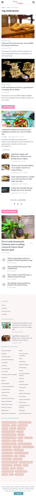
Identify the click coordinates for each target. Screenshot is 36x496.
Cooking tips (6, 369)
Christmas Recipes (8, 360)
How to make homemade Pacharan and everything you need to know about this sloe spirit (13, 245)
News (21, 351)
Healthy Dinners (28, 447)
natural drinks (7, 465)
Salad (13, 468)
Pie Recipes (23, 368)
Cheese (4, 428)
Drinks (3, 380)
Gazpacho (16, 447)
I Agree (18, 493)
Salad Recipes (23, 384)
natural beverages (26, 462)
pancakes (17, 465)
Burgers (4, 354)
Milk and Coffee (7, 407)
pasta (26, 465)
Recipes (21, 381)
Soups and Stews (24, 399)
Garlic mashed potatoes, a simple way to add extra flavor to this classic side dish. (22, 179)
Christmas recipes (8, 431)
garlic (20, 441)
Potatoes (5, 468)
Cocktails (5, 363)
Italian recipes (7, 456)
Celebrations (22, 425)
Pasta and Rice (24, 365)
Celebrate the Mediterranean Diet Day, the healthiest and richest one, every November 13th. (16, 132)
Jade (5, 137)
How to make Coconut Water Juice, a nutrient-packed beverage (20, 276)
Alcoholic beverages (9, 422)
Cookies (4, 314)
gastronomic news (24, 444)
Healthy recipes (7, 453)
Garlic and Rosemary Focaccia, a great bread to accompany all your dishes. (17, 88)
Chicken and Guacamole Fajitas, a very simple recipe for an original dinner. (22, 168)
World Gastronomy (25, 413)
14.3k (25, 193)
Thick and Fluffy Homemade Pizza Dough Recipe (19, 268)
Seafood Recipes (24, 393)
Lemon (22, 456)
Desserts (4, 377)
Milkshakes (5, 410)
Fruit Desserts (6, 389)
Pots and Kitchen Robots (24, 374)
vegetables (19, 474)
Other (21, 359)
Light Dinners (6, 459)
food (14, 441)
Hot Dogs (4, 395)
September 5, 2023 (16, 193)
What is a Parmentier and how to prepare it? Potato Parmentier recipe (20, 259)
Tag (8, 7)
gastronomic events (9, 444)
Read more (6, 150)
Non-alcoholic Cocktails (23, 355)
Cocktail (20, 431)
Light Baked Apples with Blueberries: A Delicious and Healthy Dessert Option (21, 156)
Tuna (11, 474)
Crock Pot (5, 371)
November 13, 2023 (13, 137)
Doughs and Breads (9, 438)
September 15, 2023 (16, 184)
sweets (4, 474)
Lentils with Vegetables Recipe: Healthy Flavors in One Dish (22, 189)
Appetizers (5, 425)
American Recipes (24, 422)
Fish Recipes (6, 383)
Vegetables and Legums (24, 406)
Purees (21, 378)
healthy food (18, 450)
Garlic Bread (14, 7)
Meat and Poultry (7, 404)
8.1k (22, 137)
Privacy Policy (6, 311)
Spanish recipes (7, 471)
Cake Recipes (6, 357)
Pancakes (22, 362)
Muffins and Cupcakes (9, 413)
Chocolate (21, 428)
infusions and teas (21, 453)
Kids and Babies (7, 401)
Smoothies (22, 396)
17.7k (24, 161)
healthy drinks (7, 450)
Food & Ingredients (8, 386)
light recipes (18, 459)
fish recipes (6, 441)
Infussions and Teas (8, 398)
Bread (14, 425)
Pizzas (21, 371)
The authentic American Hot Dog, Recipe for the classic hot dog (19, 284)
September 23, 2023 (16, 173)
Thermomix (22, 402)
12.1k (26, 173)
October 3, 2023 (15, 161)
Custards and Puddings (9, 374)
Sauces (21, 390)
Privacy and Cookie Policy (22, 491)
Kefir (15, 456)
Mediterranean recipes (9, 462)
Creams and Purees (9, 435)
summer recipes (21, 471)
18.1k (26, 184)
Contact (4, 308)
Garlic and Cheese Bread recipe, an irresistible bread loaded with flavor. (17, 44)
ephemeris (28, 438)
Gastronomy (7, 125)
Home (3, 7)
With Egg (22, 410)
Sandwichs (22, 387)
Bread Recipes (6, 40)
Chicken (12, 428)
